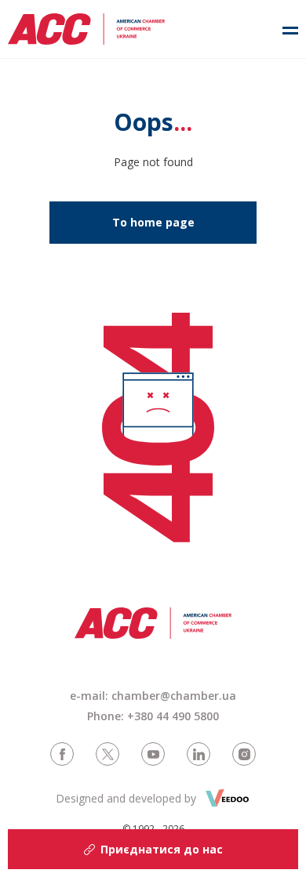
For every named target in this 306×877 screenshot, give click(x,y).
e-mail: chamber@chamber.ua (153, 695)
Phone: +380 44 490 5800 (153, 715)
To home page (153, 222)
